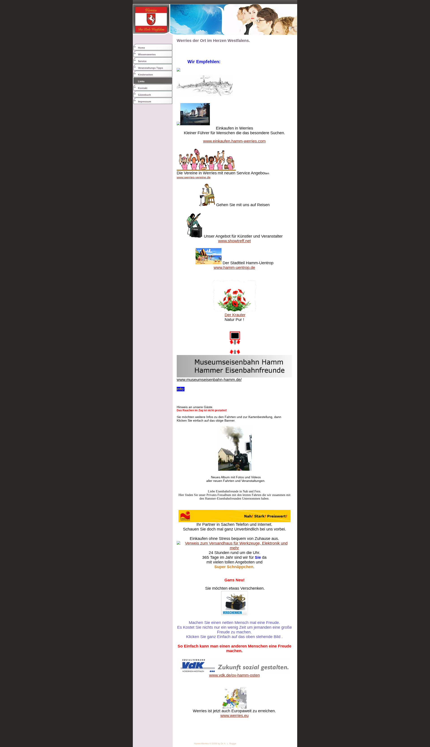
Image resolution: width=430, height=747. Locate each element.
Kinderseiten (145, 74)
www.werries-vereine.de (194, 177)
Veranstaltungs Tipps (150, 68)
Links (141, 81)
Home (141, 47)
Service (142, 61)
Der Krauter (235, 315)
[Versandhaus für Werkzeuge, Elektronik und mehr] (234, 548)
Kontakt (142, 88)
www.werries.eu (234, 715)
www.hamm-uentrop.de (234, 267)
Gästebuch (144, 94)
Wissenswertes (147, 54)
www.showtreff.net (234, 241)
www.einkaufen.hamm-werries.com (234, 141)
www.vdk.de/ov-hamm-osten (234, 675)
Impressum (144, 101)
